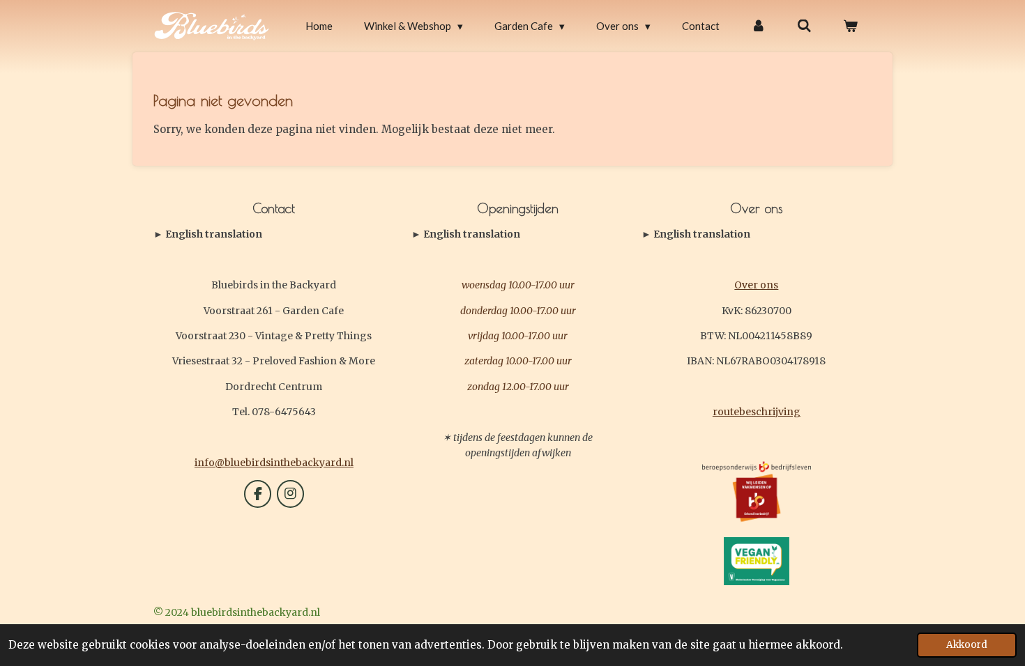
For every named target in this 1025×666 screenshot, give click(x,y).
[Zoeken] (804, 26)
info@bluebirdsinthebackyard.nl (274, 462)
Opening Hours (465, 235)
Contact (207, 235)
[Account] (758, 26)
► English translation (207, 234)
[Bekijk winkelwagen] (850, 26)
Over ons (756, 285)
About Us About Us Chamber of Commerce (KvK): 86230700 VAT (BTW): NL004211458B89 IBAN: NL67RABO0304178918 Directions (752, 235)
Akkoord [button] (966, 645)
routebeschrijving (756, 411)
